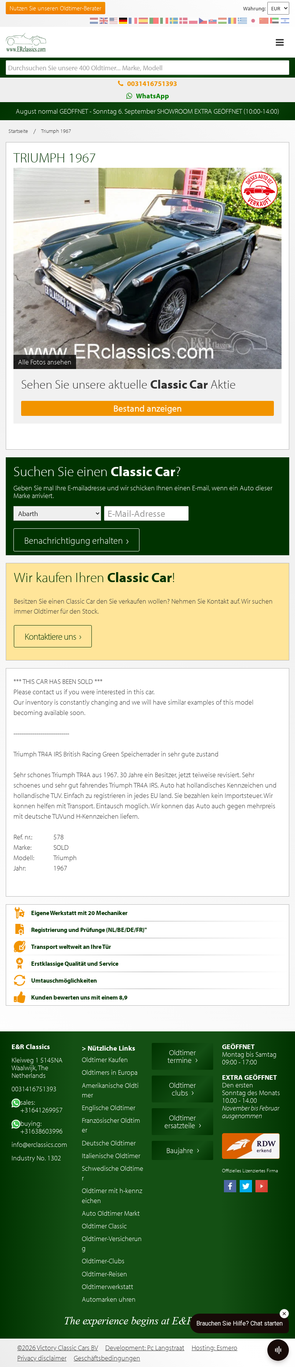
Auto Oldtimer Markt (111, 1213)
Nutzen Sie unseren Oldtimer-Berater (55, 8)
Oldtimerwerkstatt (107, 1286)
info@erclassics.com (39, 1144)
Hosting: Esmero (214, 1347)
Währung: (254, 8)
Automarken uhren (109, 1299)
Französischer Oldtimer (111, 1125)
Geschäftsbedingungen (107, 1358)
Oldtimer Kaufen (105, 1059)
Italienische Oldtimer (111, 1155)
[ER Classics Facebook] (230, 1187)
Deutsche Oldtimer (109, 1143)
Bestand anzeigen (147, 408)
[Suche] (283, 68)
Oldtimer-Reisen (104, 1273)
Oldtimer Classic (104, 1225)
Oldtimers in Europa (110, 1072)
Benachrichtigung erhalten (73, 540)
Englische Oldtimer (108, 1107)
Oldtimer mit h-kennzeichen (112, 1195)
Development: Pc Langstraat (144, 1347)
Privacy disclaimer (41, 1358)
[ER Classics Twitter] (246, 1187)
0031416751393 (152, 83)
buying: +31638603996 (41, 1127)
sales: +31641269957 (41, 1106)
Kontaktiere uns (50, 636)
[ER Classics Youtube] (261, 1187)
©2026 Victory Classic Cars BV (57, 1347)
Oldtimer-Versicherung (112, 1243)
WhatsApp (152, 95)
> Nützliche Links (108, 1048)
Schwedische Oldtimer (112, 1173)
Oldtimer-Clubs (103, 1260)
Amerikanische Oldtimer (110, 1090)
